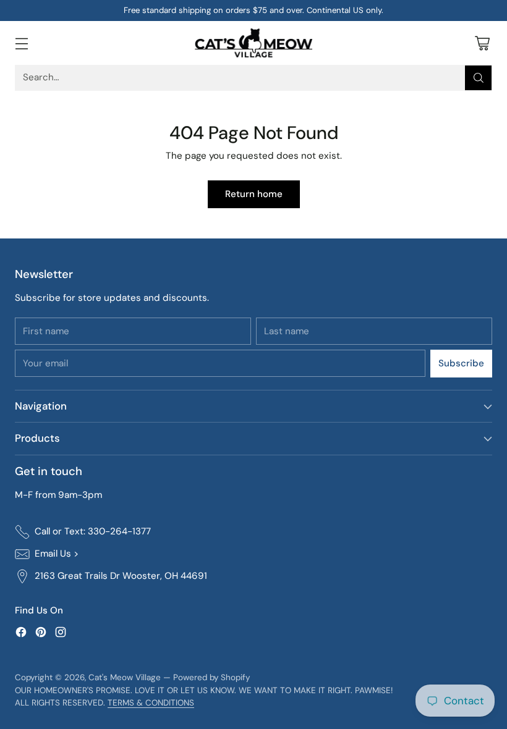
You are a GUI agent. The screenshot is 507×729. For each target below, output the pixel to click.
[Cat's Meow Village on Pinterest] (40, 634)
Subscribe (461, 363)
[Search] (478, 78)
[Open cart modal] (482, 43)
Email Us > (57, 553)
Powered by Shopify (211, 677)
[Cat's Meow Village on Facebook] (21, 634)
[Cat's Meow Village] (253, 42)
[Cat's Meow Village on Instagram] (60, 634)
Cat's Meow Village (124, 677)
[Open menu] (21, 43)
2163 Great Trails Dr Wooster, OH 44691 (121, 576)
